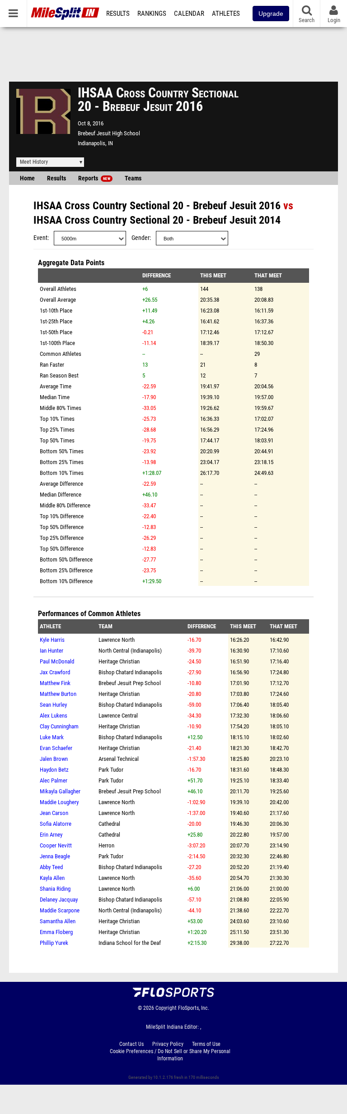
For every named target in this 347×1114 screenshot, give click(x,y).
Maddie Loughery (59, 802)
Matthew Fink (55, 683)
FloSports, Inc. (193, 1008)
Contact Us (131, 1044)
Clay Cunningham (59, 726)
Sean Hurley (53, 704)
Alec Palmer (53, 780)
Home (27, 178)
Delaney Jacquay (59, 899)
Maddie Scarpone (60, 910)
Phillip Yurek (54, 942)
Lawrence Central (118, 715)
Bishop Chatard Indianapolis (130, 672)
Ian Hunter (51, 650)
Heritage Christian (119, 661)
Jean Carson (54, 813)
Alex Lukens (53, 715)
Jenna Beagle (55, 856)
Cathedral (109, 823)
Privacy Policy (167, 1044)
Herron (106, 845)
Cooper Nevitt (56, 845)
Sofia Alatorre (55, 823)
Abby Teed (51, 867)
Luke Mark (52, 737)
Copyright (166, 1008)
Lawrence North (116, 639)
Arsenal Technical (118, 758)
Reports (94, 178)
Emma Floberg (56, 932)
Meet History (34, 162)
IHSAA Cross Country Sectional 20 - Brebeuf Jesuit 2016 (157, 205)
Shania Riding (55, 888)
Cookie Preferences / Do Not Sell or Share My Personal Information (170, 1055)
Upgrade (270, 13)
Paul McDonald (57, 661)
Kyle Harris (52, 639)
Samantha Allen (57, 921)
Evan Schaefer (56, 748)
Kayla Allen (52, 878)
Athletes (226, 13)
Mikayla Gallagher (60, 791)
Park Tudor (110, 769)
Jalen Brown (54, 758)
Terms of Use (206, 1044)
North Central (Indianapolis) (130, 650)
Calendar (189, 13)
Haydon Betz (54, 769)
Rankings (151, 13)
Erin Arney (51, 834)
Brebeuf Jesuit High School (109, 133)
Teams (133, 178)
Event (40, 238)
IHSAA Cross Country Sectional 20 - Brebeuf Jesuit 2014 (157, 220)
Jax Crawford (55, 672)
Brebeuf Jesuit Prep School (129, 683)
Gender (140, 238)
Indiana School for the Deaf (129, 942)
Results (118, 13)
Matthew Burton (58, 693)
